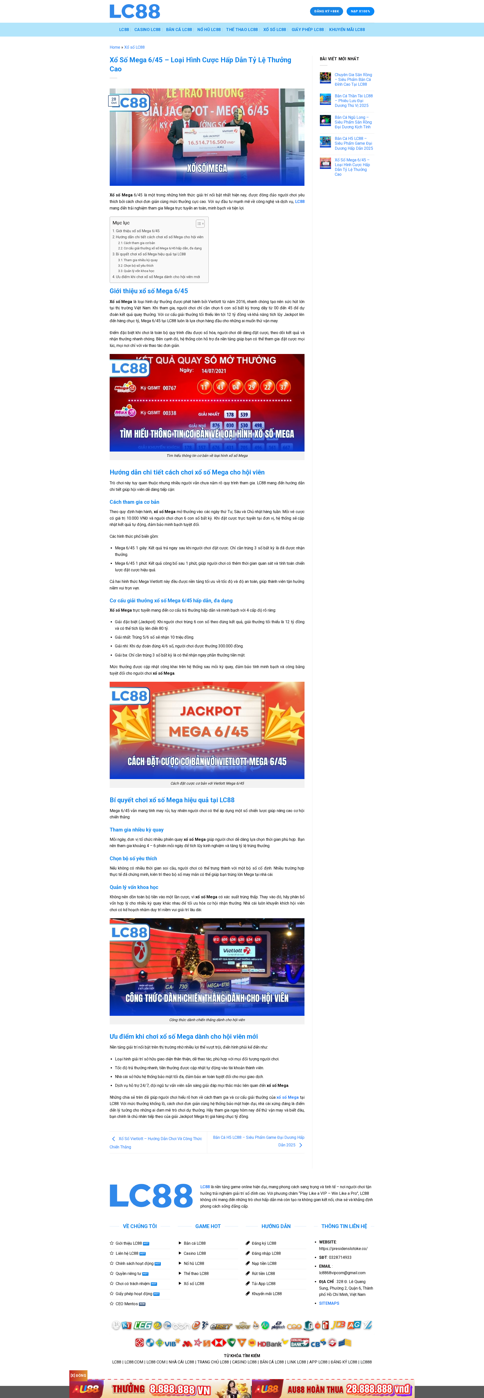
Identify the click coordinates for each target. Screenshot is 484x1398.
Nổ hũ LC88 (209, 29)
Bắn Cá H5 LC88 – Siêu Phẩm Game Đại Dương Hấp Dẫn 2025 (354, 143)
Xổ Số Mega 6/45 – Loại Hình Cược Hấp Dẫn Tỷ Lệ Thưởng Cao (352, 167)
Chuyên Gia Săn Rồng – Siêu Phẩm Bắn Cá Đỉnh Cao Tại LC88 (353, 79)
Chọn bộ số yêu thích (139, 265)
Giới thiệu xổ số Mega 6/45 (138, 231)
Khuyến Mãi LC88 (347, 29)
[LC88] (135, 11)
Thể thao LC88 (242, 29)
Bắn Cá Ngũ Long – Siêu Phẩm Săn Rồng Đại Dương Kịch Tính (353, 122)
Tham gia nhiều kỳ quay (141, 260)
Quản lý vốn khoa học (139, 271)
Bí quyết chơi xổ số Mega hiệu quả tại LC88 (151, 254)
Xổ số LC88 (274, 29)
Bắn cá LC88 (179, 29)
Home (115, 47)
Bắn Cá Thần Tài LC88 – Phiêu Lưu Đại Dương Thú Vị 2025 (354, 101)
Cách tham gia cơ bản (139, 243)
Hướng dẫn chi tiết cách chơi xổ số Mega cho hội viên (159, 237)
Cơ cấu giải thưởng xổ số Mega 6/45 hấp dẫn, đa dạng (163, 248)
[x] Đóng (78, 1376)
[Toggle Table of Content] (197, 223)
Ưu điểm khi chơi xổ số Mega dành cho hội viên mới (158, 277)
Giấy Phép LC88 (308, 29)
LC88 (124, 29)
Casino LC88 (147, 29)
